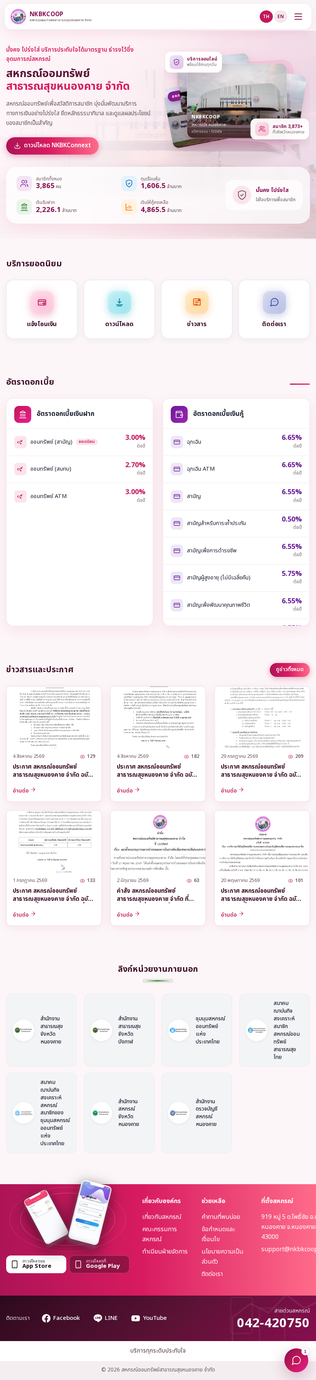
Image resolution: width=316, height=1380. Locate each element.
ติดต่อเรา (212, 1274)
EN (280, 16)
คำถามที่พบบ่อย (221, 1217)
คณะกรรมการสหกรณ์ (159, 1234)
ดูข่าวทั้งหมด (290, 669)
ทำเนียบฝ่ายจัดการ (165, 1251)
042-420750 (273, 1323)
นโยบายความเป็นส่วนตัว (223, 1256)
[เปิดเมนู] (298, 16)
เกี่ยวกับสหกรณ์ (162, 1217)
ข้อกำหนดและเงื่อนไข (218, 1234)
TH (266, 16)
